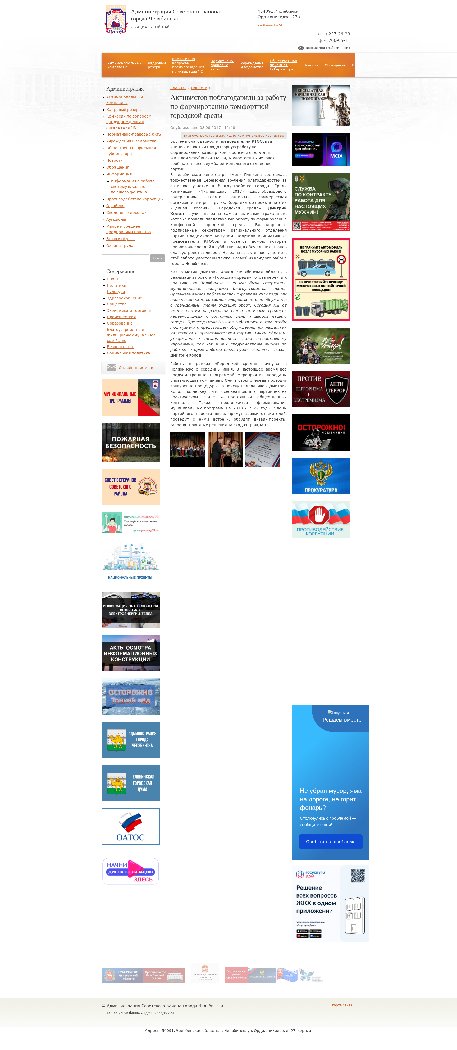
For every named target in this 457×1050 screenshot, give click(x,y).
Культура (116, 292)
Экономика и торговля (129, 310)
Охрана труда (120, 246)
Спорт (113, 279)
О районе (427, 65)
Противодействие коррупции (398, 65)
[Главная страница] (116, 33)
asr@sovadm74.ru (272, 25)
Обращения (335, 65)
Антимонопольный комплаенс (124, 65)
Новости (310, 65)
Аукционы (116, 219)
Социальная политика (128, 353)
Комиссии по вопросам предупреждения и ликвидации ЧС (188, 65)
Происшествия (121, 317)
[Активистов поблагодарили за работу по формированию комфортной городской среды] (187, 465)
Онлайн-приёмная (136, 368)
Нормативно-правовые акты (222, 65)
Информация (364, 65)
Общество (117, 304)
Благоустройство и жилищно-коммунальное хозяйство (234, 135)
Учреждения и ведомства (252, 65)
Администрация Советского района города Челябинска (175, 14)
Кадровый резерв (157, 65)
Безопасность (120, 347)
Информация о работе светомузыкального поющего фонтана (133, 186)
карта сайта (342, 1005)
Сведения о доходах (126, 212)
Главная (178, 88)
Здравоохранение (124, 298)
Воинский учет (120, 239)
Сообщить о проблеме (330, 841)
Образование (120, 323)
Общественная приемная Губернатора (283, 65)
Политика (116, 285)
